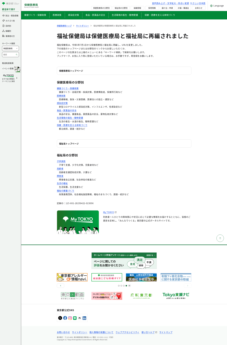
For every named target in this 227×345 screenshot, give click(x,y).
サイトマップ (165, 332)
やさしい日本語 (197, 3)
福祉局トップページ (69, 143)
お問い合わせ (63, 332)
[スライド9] (124, 285)
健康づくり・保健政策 (35, 14)
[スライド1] (119, 285)
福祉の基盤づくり (65, 190)
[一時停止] (129, 285)
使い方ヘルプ (148, 332)
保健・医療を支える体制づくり (160, 14)
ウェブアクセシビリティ (127, 332)
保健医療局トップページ (71, 70)
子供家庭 (61, 161)
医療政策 (57, 14)
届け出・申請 (167, 8)
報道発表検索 (8, 63)
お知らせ (198, 8)
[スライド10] (126, 285)
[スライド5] (121, 285)
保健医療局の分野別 (101, 8)
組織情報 (137, 8)
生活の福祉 (62, 183)
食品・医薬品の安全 (95, 14)
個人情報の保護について (101, 332)
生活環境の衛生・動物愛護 (125, 14)
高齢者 (60, 168)
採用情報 (152, 8)
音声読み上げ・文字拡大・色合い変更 (170, 3)
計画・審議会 (183, 8)
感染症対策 (73, 14)
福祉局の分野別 (121, 8)
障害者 (60, 175)
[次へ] (187, 286)
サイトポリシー (79, 332)
